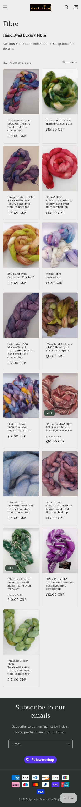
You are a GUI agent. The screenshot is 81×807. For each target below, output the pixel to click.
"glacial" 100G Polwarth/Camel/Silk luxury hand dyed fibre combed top (20, 507)
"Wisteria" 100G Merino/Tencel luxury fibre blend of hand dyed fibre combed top (21, 351)
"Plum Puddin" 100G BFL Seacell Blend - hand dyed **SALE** (59, 427)
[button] (5, 7)
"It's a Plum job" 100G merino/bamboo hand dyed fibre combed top (60, 584)
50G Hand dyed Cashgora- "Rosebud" (20, 275)
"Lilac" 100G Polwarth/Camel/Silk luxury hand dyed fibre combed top (59, 507)
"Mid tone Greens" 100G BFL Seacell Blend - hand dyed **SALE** (19, 584)
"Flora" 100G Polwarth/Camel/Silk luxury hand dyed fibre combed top (59, 202)
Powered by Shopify (51, 799)
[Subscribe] (67, 744)
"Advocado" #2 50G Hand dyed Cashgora (59, 122)
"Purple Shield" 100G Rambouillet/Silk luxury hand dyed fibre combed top (20, 202)
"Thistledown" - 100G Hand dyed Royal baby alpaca (18, 427)
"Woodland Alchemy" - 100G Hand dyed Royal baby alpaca (59, 348)
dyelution (34, 799)
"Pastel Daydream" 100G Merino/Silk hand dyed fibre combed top (19, 125)
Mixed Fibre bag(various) (53, 275)
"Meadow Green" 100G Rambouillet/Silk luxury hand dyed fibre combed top (19, 667)
